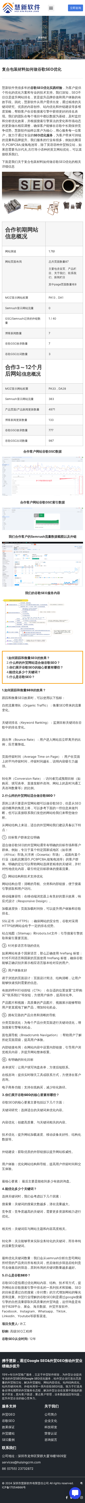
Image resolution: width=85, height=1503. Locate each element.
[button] (51, 8)
